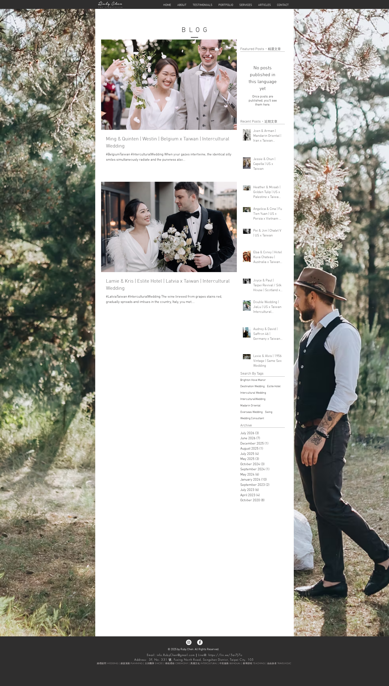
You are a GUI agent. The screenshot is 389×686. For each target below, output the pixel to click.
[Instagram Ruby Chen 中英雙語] (188, 642)
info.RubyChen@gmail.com (176, 655)
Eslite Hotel (274, 386)
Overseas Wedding (251, 412)
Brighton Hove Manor (253, 380)
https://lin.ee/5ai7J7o (225, 655)
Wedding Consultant (252, 418)
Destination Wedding (252, 386)
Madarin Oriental (250, 405)
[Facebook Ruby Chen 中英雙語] (200, 642)
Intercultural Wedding (253, 393)
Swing (268, 412)
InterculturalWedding (252, 399)
